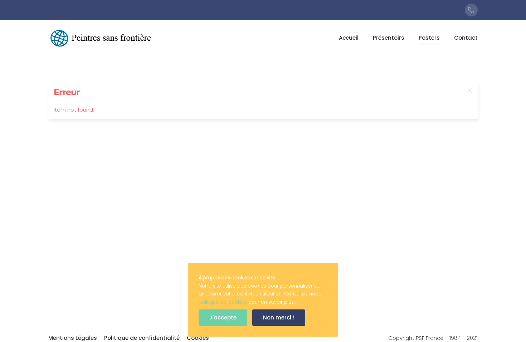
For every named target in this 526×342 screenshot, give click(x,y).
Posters (429, 37)
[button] (469, 90)
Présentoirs (388, 37)
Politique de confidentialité (142, 338)
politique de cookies (223, 302)
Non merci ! (278, 317)
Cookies (198, 338)
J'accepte (223, 317)
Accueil (349, 37)
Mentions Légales (72, 338)
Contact (466, 37)
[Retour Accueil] (102, 38)
